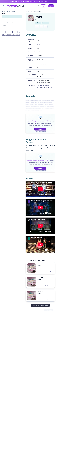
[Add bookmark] (50, 272)
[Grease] (31, 18)
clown (3, 32)
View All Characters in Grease (40, 305)
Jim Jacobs (38, 22)
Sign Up (40, 129)
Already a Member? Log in (40, 131)
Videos (4, 25)
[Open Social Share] (46, 26)
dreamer (15, 32)
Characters (28, 11)
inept (19, 32)
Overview (5, 16)
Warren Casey (45, 22)
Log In (43, 6)
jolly (13, 34)
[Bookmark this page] (41, 26)
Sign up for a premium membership (38, 121)
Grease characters (34, 11)
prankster (18, 34)
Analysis (5, 19)
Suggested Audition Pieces (9, 22)
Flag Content (49, 310)
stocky (3, 34)
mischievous (9, 32)
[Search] (38, 5)
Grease (37, 19)
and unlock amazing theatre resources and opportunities (28, 1)
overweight (9, 34)
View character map (42, 64)
